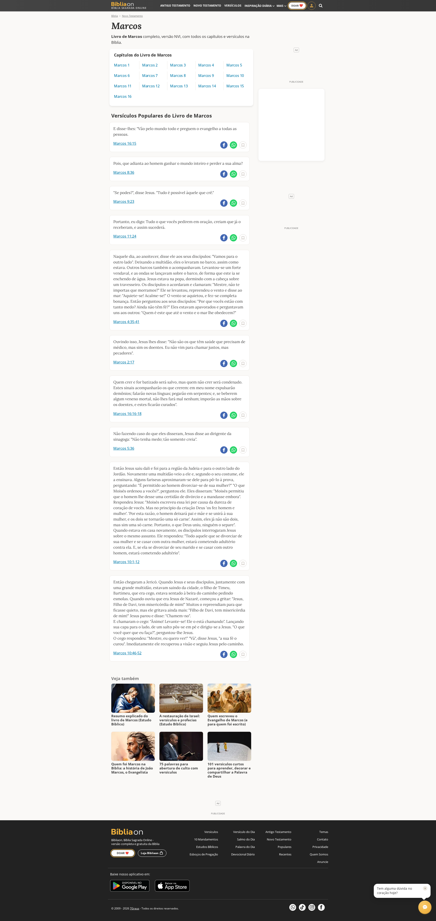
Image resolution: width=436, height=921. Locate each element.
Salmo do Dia (246, 839)
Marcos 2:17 (123, 362)
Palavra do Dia (245, 847)
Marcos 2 (150, 65)
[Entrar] (311, 6)
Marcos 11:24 (124, 236)
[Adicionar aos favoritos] (243, 145)
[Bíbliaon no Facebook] (321, 907)
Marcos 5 (234, 65)
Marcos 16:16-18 (127, 413)
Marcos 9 (206, 75)
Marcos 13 (179, 86)
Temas (323, 832)
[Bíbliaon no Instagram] (311, 907)
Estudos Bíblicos (207, 847)
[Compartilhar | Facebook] (224, 145)
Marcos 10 (235, 75)
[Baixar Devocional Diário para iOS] (172, 886)
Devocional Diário (243, 854)
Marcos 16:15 (124, 143)
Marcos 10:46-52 (127, 653)
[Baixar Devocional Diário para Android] (129, 886)
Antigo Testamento (175, 5)
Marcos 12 (151, 86)
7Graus (134, 908)
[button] (402, 891)
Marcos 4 (206, 65)
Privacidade (320, 847)
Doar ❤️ (123, 853)
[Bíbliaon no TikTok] (302, 907)
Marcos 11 (122, 86)
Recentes (285, 854)
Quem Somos (319, 854)
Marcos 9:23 (123, 201)
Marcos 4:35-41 (126, 321)
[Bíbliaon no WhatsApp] (292, 907)
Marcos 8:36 (123, 172)
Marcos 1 (121, 65)
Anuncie (322, 862)
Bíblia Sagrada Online (128, 8)
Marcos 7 (150, 75)
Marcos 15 (235, 86)
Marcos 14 (207, 86)
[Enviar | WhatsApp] (233, 145)
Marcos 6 (121, 75)
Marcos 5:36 (123, 448)
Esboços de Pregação (204, 854)
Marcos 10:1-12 (126, 561)
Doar (297, 5)
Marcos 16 (122, 96)
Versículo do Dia (244, 832)
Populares (284, 847)
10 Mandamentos (206, 839)
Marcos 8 (178, 75)
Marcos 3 (178, 65)
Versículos (232, 5)
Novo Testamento (207, 5)
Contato (322, 839)
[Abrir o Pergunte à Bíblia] (424, 907)
